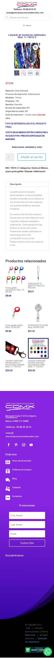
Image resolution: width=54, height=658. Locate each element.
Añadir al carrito (32, 157)
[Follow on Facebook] (8, 445)
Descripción (15, 184)
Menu (28, 25)
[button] (35, 47)
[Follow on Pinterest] (16, 445)
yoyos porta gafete (14, 171)
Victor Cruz (30, 635)
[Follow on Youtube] (31, 445)
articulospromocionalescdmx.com (22, 436)
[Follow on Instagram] (23, 445)
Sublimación (39, 171)
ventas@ (9, 433)
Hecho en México (40, 168)
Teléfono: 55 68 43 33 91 (25, 9)
